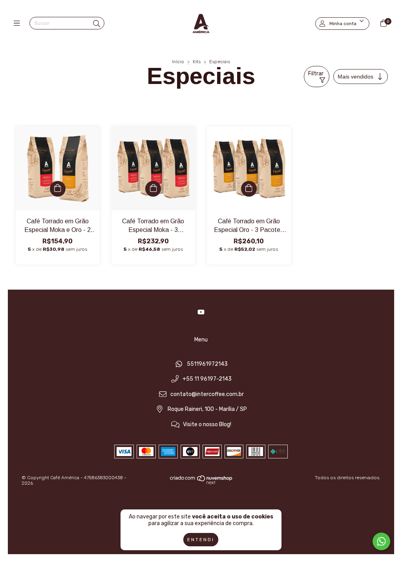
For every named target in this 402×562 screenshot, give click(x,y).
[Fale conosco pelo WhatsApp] (381, 541)
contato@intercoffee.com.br (207, 394)
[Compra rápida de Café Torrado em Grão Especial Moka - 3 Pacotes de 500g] (153, 189)
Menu (201, 339)
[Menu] (18, 23)
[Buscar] (96, 24)
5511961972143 (207, 364)
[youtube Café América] (201, 312)
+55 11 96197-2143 (207, 379)
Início (178, 61)
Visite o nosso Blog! (207, 425)
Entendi (200, 539)
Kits (197, 61)
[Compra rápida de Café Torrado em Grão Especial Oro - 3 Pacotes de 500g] (249, 189)
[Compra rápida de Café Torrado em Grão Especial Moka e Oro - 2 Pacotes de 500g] (58, 189)
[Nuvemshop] (201, 482)
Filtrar (315, 73)
